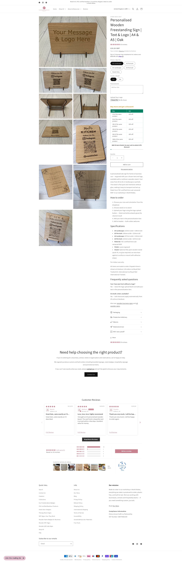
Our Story (77, 493)
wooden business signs (125, 303)
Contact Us (91, 374)
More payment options (127, 169)
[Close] (23, 558)
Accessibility (77, 516)
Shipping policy (106, 559)
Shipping (121, 51)
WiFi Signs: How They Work (47, 516)
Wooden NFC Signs (44, 523)
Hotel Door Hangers (45, 509)
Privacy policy (86, 559)
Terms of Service (79, 513)
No (120, 79)
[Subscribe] (71, 543)
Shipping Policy (78, 506)
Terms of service (96, 559)
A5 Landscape (116, 63)
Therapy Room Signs (45, 513)
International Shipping (81, 509)
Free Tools (77, 523)
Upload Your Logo (116, 97)
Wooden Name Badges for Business (49, 519)
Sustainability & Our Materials (83, 519)
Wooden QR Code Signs (46, 526)
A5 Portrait (129, 63)
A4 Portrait (129, 68)
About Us (77, 489)
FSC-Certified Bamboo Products (48, 506)
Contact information (117, 559)
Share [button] (114, 337)
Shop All (41, 529)
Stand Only (116, 72)
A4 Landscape (116, 68)
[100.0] (122, 465)
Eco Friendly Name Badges (47, 503)
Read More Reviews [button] (91, 439)
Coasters (41, 496)
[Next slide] (140, 422)
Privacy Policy (78, 499)
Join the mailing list (13, 558)
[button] (62, 9)
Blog (75, 496)
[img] (50, 407)
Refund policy (78, 559)
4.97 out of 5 (60, 450)
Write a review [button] (126, 451)
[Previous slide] (41, 422)
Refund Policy (78, 503)
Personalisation (114, 84)
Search (41, 489)
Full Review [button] (50, 432)
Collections (42, 499)
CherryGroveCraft (68, 559)
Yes (113, 79)
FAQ (40, 533)
